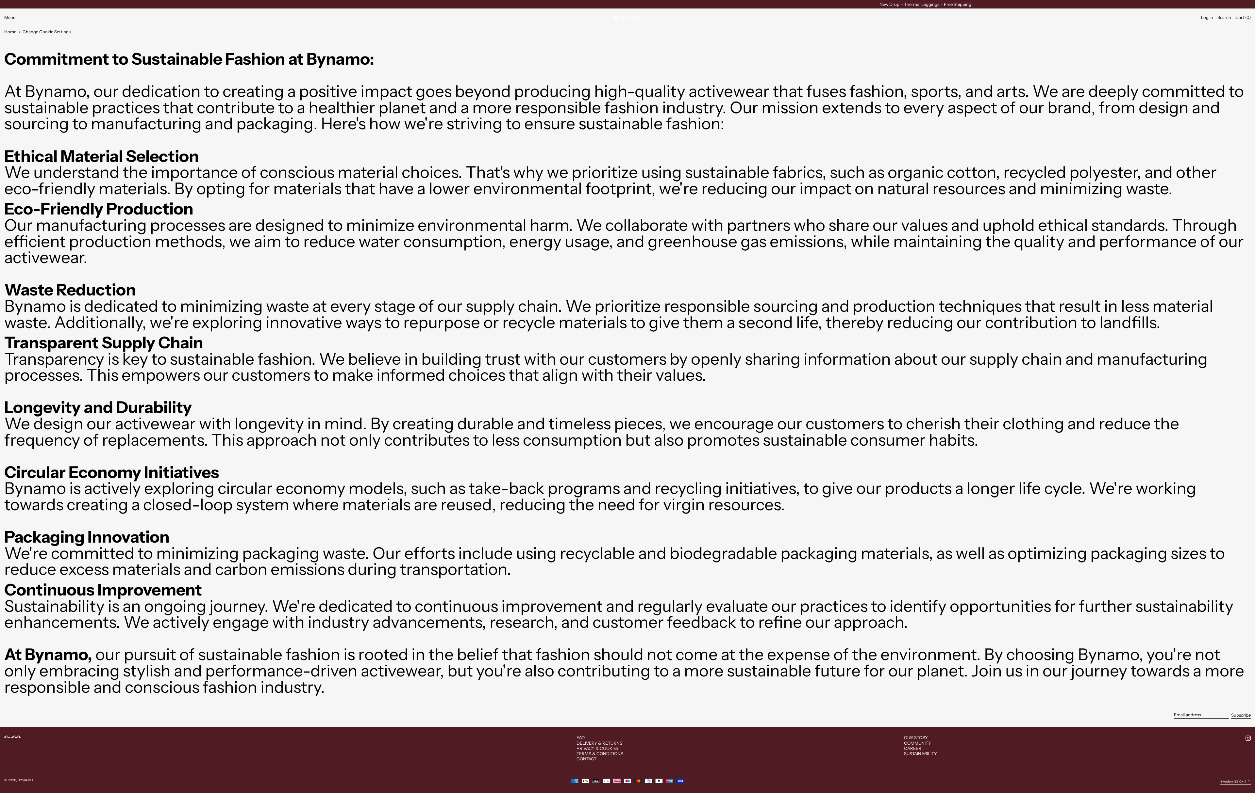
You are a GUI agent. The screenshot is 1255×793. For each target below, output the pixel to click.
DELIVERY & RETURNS (599, 743)
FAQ (581, 737)
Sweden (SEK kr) (1233, 781)
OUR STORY (916, 737)
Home (10, 31)
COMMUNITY (917, 743)
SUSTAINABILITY (920, 753)
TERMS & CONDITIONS (600, 753)
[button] (1224, 17)
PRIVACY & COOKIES (597, 748)
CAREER (912, 748)
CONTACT (586, 758)
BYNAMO (25, 780)
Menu (10, 17)
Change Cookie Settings (47, 31)
